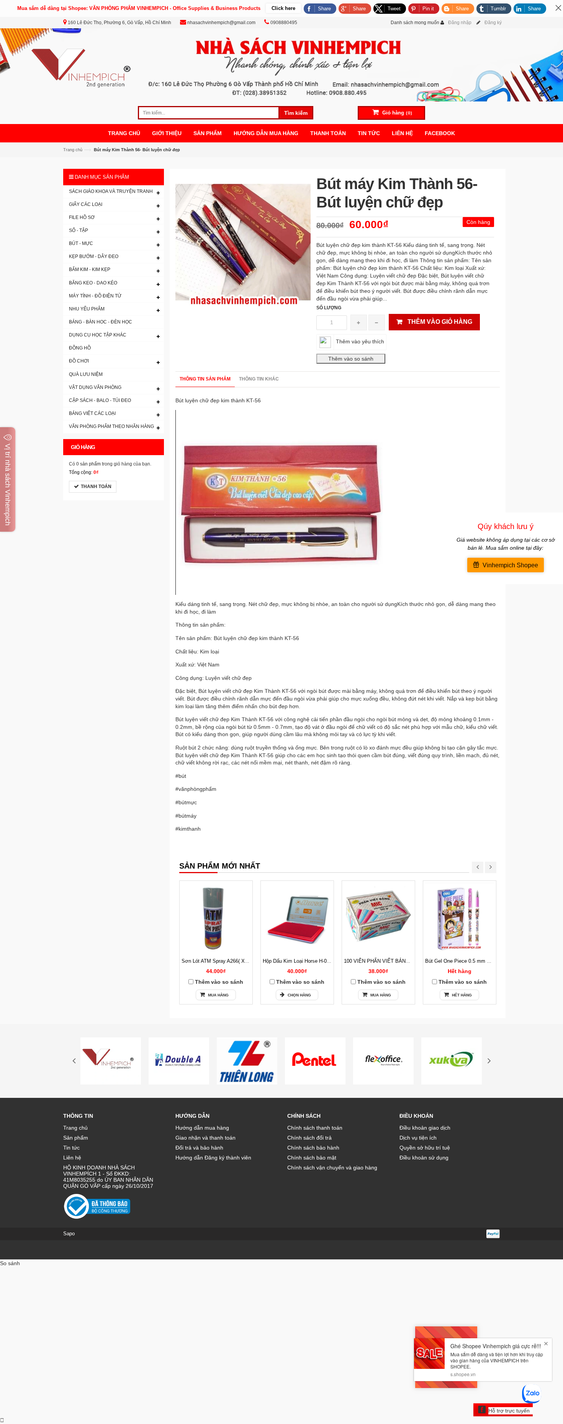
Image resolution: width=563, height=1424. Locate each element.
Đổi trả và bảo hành (199, 1148)
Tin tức (71, 1148)
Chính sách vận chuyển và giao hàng (332, 1167)
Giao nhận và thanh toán (205, 1138)
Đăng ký (493, 22)
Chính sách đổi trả (309, 1138)
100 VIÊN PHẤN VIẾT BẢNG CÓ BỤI (386, 961)
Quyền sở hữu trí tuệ (424, 1148)
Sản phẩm (75, 1138)
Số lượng (328, 307)
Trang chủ (72, 149)
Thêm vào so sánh (219, 982)
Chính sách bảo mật (311, 1158)
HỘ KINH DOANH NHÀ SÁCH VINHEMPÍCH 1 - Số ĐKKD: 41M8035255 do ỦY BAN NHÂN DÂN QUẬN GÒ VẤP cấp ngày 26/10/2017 (108, 1176)
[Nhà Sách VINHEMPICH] (281, 64)
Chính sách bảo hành (313, 1148)
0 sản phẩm (88, 464)
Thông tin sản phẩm (205, 379)
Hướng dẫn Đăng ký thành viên (213, 1158)
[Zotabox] (2, 1420)
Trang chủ (75, 1128)
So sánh (10, 1263)
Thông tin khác (259, 379)
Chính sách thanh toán (314, 1128)
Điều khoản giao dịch (424, 1128)
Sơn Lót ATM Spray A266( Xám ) (218, 961)
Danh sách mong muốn (415, 22)
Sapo (69, 1233)
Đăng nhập (459, 22)
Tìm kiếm (296, 113)
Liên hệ (72, 1158)
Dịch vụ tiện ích (418, 1138)
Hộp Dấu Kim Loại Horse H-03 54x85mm (308, 961)
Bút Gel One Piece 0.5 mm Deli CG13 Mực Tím (478, 961)
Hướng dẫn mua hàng (202, 1128)
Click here (283, 8)
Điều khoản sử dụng (423, 1158)
